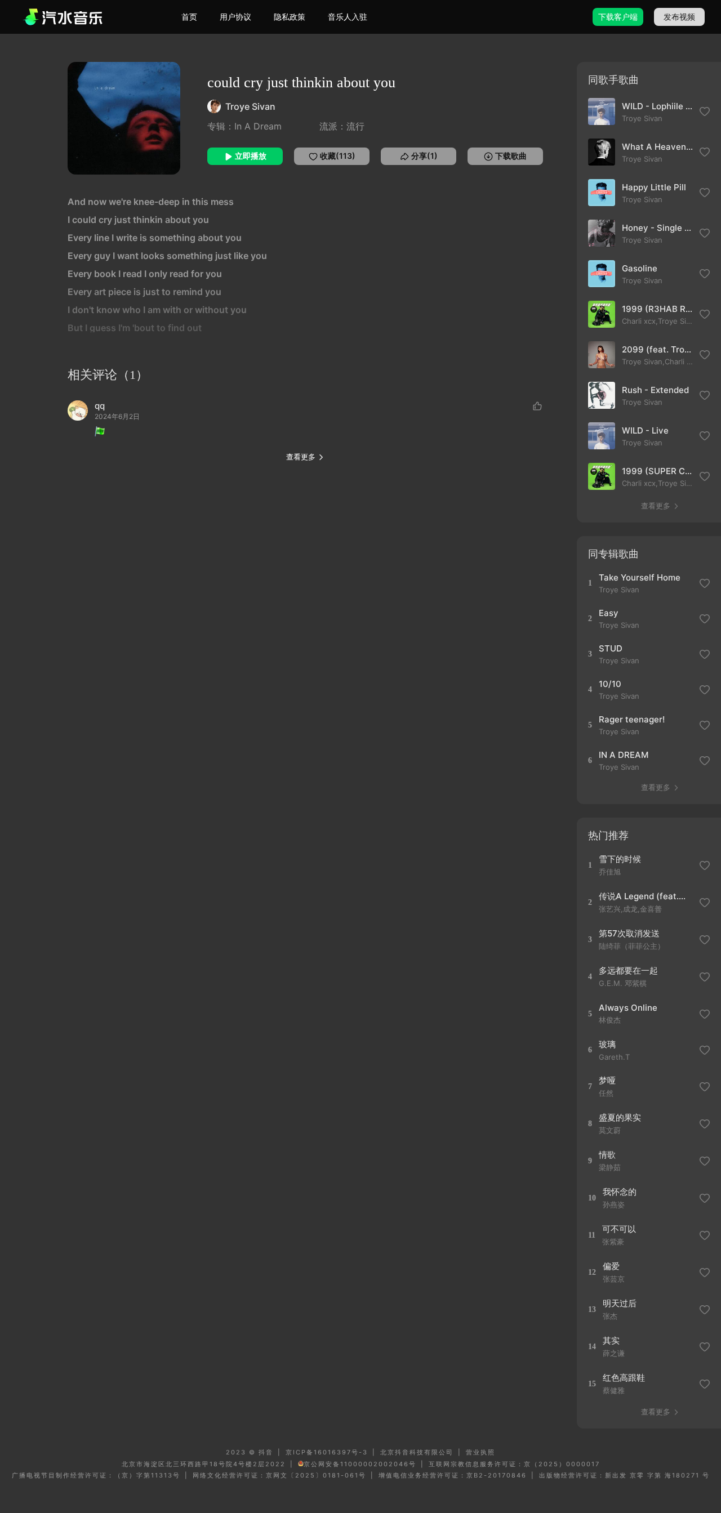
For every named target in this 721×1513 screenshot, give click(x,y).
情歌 (607, 1154)
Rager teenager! (632, 719)
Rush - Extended (655, 390)
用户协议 (235, 16)
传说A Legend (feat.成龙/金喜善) (645, 896)
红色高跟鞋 (624, 1377)
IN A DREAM (623, 754)
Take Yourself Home (639, 577)
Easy (608, 613)
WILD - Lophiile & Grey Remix (657, 106)
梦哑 (607, 1080)
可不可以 (619, 1229)
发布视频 (679, 16)
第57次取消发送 (629, 933)
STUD (610, 648)
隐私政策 (289, 16)
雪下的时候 (620, 859)
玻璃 (607, 1044)
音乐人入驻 (347, 16)
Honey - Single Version (657, 227)
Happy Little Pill (654, 187)
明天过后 (620, 1303)
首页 (189, 16)
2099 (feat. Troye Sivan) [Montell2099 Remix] (657, 349)
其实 (611, 1340)
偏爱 (611, 1266)
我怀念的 (620, 1191)
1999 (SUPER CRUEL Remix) (657, 471)
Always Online (628, 1007)
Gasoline (639, 268)
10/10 (610, 684)
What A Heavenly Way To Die (657, 146)
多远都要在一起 (628, 970)
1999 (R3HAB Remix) (657, 309)
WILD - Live (645, 430)
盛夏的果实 (620, 1117)
